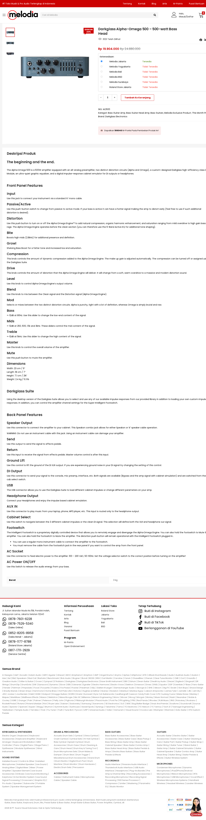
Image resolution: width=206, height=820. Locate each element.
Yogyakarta (107, 618)
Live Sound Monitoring (37, 773)
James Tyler (171, 690)
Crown (38, 681)
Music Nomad (161, 697)
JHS (4, 694)
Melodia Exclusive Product (177, 112)
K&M (31, 694)
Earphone (7, 777)
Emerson (139, 684)
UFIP (86, 709)
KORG (72, 694)
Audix (171, 675)
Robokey (180, 700)
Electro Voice (117, 684)
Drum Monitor (70, 764)
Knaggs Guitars (59, 694)
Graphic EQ (40, 780)
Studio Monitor (117, 786)
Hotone (77, 690)
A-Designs (7, 675)
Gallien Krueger (104, 687)
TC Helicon (144, 706)
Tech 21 (166, 706)
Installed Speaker (25, 764)
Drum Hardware (87, 764)
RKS (172, 700)
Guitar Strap (196, 742)
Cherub (148, 678)
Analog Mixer (8, 767)
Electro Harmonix (100, 684)
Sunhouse (75, 706)
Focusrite (45, 687)
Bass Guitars (157, 112)
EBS (69, 684)
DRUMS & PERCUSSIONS (66, 731)
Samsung (86, 703)
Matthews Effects (30, 697)
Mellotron (53, 697)
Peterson (47, 700)
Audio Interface (112, 764)
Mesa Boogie (66, 697)
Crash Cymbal (61, 738)
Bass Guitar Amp (116, 112)
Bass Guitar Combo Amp (136, 745)
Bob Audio (66, 678)
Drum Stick (69, 754)
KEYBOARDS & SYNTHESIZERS (17, 731)
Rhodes (153, 700)
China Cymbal (91, 735)
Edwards (77, 684)
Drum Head (66, 748)
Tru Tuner (51, 709)
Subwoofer (29, 783)
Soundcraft (186, 703)
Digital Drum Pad (78, 761)
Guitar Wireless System (176, 757)
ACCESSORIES (61, 773)
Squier (32, 706)
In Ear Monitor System (24, 777)
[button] (201, 15)
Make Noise (182, 694)
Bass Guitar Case (127, 738)
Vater (109, 709)
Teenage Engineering (182, 706)
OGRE (14, 700)
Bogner (76, 678)
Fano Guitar (198, 684)
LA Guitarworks (107, 694)
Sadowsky (75, 703)
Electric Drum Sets (62, 767)
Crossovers (27, 780)
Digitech (180, 681)
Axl (9, 678)
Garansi (68, 626)
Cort (183, 678)
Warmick (169, 709)
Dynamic (54, 684)
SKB (128, 703)
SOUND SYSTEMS (10, 757)
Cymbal (78, 735)
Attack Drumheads (157, 675)
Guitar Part (169, 742)
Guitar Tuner (176, 745)
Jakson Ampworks (154, 690)
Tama (120, 706)
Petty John (59, 700)
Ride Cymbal (60, 742)
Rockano (191, 700)
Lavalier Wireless (194, 783)
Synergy (100, 706)
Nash (172, 697)
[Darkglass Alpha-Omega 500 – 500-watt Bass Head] (201, 40)
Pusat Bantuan (71, 630)
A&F (16, 675)
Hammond (38, 690)
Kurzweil (88, 694)
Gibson (157, 687)
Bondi (84, 678)
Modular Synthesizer (25, 748)
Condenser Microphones (169, 767)
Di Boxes (20, 773)
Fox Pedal (65, 687)
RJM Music (164, 700)
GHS (150, 687)
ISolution (114, 690)
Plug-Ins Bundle (137, 770)
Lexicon (133, 694)
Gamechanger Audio (124, 687)
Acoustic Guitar (164, 735)
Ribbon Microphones (182, 773)
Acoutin (23, 675)
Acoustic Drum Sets (63, 735)
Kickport (47, 694)
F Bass (188, 684)
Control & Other (26, 761)
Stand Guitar (190, 745)
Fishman (16, 687)
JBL (189, 690)
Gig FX (166, 687)
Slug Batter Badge (140, 703)
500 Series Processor (128, 780)
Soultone (174, 703)
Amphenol (77, 675)
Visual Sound (132, 709)
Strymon (49, 706)
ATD (145, 675)
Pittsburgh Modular (85, 700)
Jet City (196, 690)
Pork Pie (114, 700)
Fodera (55, 687)
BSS (98, 678)
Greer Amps (25, 690)
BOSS (91, 678)
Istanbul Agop (136, 690)
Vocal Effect (196, 777)
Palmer (37, 700)
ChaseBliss (137, 678)
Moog (132, 697)
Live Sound (41, 764)
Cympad (48, 681)
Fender (6, 687)
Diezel (171, 681)
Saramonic (98, 703)
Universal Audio (97, 709)
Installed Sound (9, 761)
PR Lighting (124, 700)
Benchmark (53, 678)
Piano (16, 745)
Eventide (178, 684)
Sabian (64, 703)
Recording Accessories (138, 773)
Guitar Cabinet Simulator (182, 748)
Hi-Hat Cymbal (91, 738)
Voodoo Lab (146, 709)
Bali (103, 622)
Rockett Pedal (9, 703)
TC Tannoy (156, 706)
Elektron (129, 684)
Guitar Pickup (182, 742)
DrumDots (26, 684)
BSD (103, 626)
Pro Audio (7, 783)
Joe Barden (22, 694)
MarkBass (15, 697)
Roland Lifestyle (33, 703)
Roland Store (107, 610)
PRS (133, 700)
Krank (79, 694)
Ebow (62, 684)
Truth (60, 709)
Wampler (158, 709)
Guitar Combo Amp (184, 751)
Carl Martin (107, 678)
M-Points (178, 3)
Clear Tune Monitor (163, 678)
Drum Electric (61, 761)
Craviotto (191, 678)
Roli (45, 703)
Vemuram (119, 709)
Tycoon (78, 709)
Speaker (18, 783)
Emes (148, 684)
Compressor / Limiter (115, 783)
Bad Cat (32, 678)
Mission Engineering (102, 697)
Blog (154, 3)
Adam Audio (35, 675)
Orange (22, 700)
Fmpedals (27, 687)
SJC (123, 703)
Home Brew (51, 690)
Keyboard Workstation (24, 742)
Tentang (127, 3)
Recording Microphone (116, 777)
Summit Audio (61, 706)
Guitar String (163, 745)
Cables (57, 777)
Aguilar (52, 675)
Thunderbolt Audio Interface (119, 767)
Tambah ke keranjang (138, 97)
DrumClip (15, 684)
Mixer (32, 767)
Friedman (84, 687)
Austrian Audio (183, 675)
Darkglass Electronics (116, 116)
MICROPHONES (164, 763)
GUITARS (161, 731)
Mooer (124, 697)
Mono (116, 697)
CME (176, 678)
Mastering (133, 783)
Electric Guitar (180, 735)
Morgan (140, 697)
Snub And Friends (159, 703)
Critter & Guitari (26, 681)
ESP (171, 684)
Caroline (118, 678)
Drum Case (73, 745)
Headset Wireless (175, 783)
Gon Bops (183, 687)
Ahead (60, 675)
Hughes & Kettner (91, 690)
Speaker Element (21, 770)
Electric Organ (9, 735)
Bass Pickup (143, 738)
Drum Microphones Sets (65, 751)
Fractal (75, 687)
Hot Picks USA (65, 690)
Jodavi (11, 694)
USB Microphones (180, 777)
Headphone (122, 770)
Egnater (87, 684)
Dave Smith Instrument (111, 681)
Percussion (78, 767)
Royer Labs (54, 703)
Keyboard (23, 735)
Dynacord (43, 684)
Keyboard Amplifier (25, 738)
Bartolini (42, 678)
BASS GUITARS (112, 731)
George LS (141, 687)
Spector (14, 706)
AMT (96, 675)
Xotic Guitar (181, 709)
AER (45, 675)
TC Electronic (131, 706)
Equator (163, 684)
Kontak (141, 3)
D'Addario (59, 681)
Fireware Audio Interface (134, 764)
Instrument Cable (71, 777)
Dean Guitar (143, 681)
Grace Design (196, 687)
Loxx (153, 694)
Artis (164, 3)
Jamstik (182, 690)
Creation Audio (9, 681)
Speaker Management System (26, 786)
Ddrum (132, 681)
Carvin (127, 678)
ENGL (155, 684)
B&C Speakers (19, 678)
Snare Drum (94, 757)
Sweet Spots (88, 706)
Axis (4, 678)
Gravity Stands (10, 690)
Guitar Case (176, 738)
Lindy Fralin (144, 694)
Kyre (96, 694)
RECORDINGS (112, 760)
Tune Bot (69, 709)
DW (34, 684)
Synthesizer (8, 748)
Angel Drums (106, 675)
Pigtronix (69, 700)
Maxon (43, 697)
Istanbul (124, 690)
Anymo (118, 675)
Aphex (126, 675)
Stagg (40, 706)
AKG (68, 675)
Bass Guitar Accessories (117, 735)
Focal (36, 687)
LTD (158, 694)
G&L (93, 687)
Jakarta (105, 614)
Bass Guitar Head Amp (138, 112)
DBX (126, 681)
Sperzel (23, 706)
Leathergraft (122, 694)
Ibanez (104, 690)
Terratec (34, 709)
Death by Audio (158, 681)
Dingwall (190, 681)
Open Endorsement (74, 646)
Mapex (5, 697)
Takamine (110, 706)
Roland (21, 703)
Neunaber (182, 697)
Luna (173, 694)
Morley (149, 697)
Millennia (86, 697)
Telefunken (7, 709)
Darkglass (71, 681)
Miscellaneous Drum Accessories (70, 757)
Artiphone (136, 675)
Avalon (195, 675)
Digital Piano (27, 745)
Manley (193, 694)
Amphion (88, 675)
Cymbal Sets (76, 738)
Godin (174, 687)
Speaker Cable (69, 780)
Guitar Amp (162, 748)
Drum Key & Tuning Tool (85, 748)
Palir (30, 700)
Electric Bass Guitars (122, 751)
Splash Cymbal (75, 742)
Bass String (110, 742)
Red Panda (142, 700)
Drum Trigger (82, 754)
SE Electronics (112, 703)
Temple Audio (22, 709)
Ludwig (165, 694)
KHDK (38, 694)
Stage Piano (41, 745)
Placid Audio (102, 700)
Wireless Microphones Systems (172, 780)
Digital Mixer (22, 767)
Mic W (77, 697)
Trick (43, 709)
